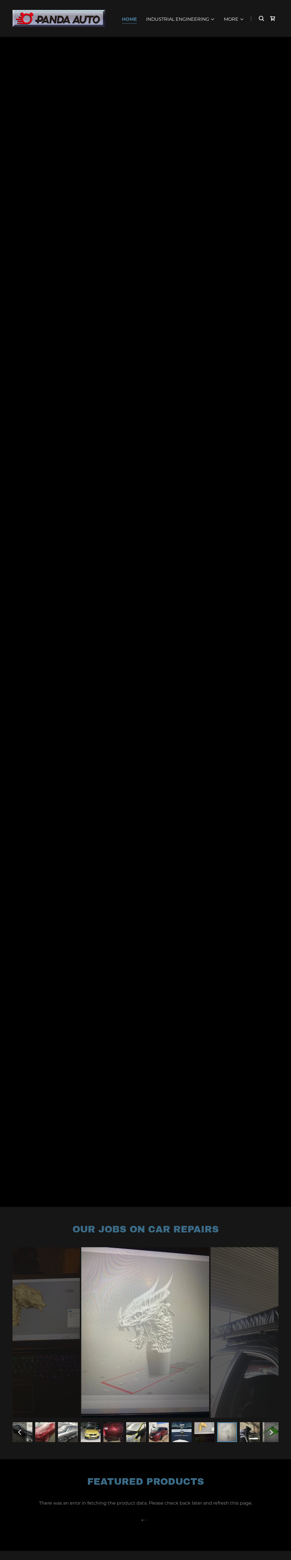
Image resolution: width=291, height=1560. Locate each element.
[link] (59, 18)
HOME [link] (129, 19)
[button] (180, 19)
